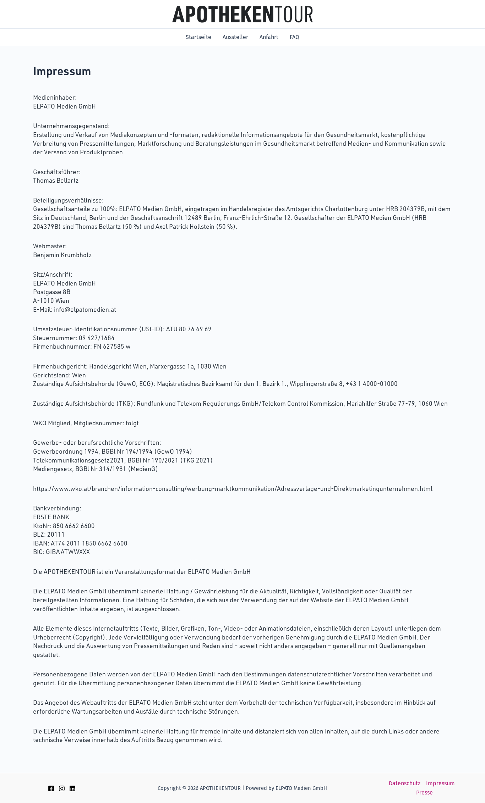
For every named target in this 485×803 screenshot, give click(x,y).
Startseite (198, 37)
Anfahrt (269, 37)
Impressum (440, 783)
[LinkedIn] (72, 788)
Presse (424, 792)
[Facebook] (51, 788)
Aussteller (235, 37)
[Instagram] (62, 788)
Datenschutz (404, 783)
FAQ (294, 37)
